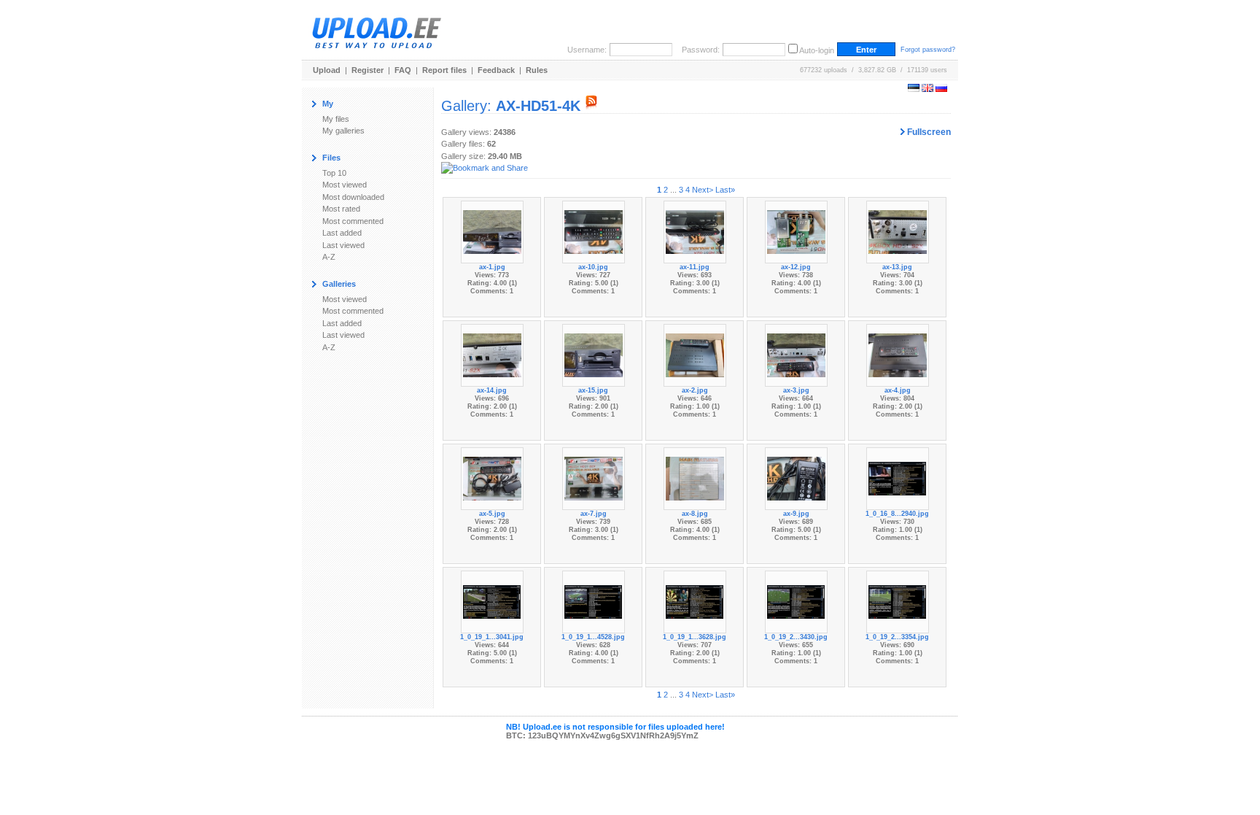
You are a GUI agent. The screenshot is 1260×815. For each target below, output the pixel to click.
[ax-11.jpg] (695, 231)
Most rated (341, 208)
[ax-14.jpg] (492, 354)
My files (335, 119)
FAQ (402, 70)
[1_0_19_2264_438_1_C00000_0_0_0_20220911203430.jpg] (796, 601)
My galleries (343, 130)
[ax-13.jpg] (897, 231)
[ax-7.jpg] (593, 478)
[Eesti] (913, 89)
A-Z (328, 256)
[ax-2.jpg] (695, 354)
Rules (537, 70)
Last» (725, 189)
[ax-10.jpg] (593, 231)
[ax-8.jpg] (695, 478)
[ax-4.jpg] (897, 354)
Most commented (353, 221)
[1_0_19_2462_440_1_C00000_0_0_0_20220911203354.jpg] (897, 601)
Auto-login (816, 50)
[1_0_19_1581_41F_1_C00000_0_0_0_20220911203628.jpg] (695, 601)
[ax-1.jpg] (492, 231)
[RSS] (591, 106)
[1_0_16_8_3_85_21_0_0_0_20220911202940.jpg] (897, 478)
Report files (444, 70)
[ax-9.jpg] (796, 478)
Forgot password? (928, 49)
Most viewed (344, 184)
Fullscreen (928, 132)
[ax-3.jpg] (796, 354)
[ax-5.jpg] (492, 478)
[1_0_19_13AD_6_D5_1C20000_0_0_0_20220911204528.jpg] (593, 601)
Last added (342, 232)
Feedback (496, 70)
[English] (927, 89)
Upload (327, 70)
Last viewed (343, 245)
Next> (702, 189)
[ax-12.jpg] (796, 231)
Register (367, 70)
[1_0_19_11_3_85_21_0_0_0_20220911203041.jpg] (492, 601)
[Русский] (941, 89)
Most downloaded (353, 197)
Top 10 (334, 173)
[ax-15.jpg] (593, 354)
